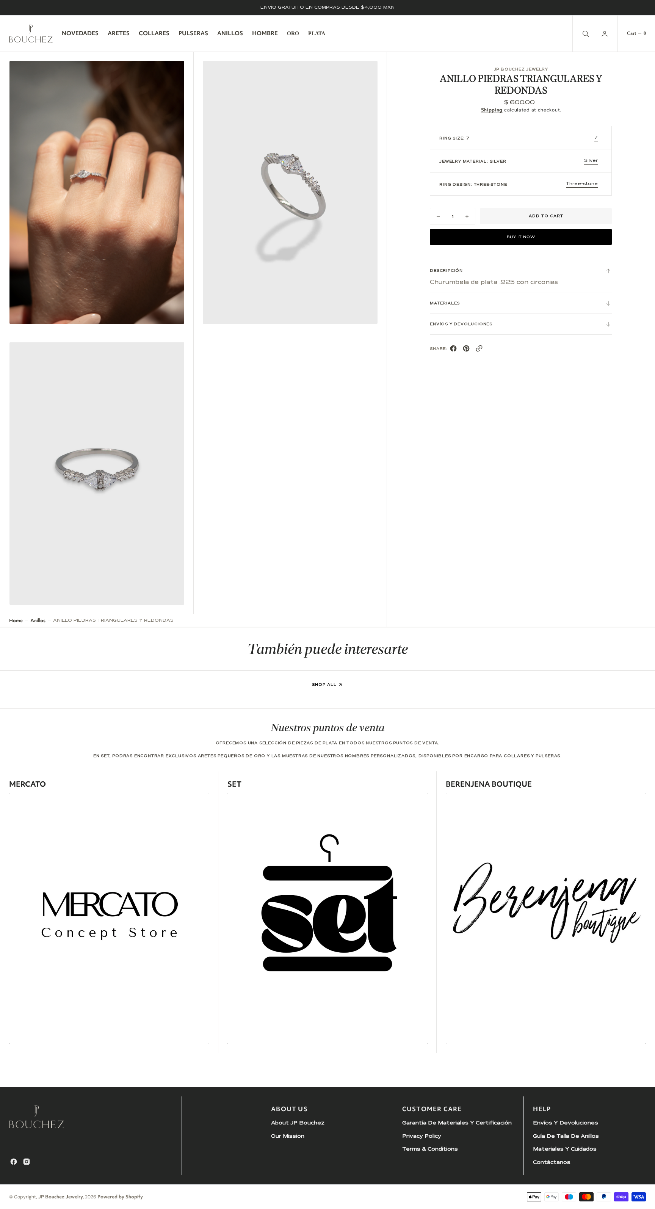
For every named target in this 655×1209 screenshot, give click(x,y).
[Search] (585, 34)
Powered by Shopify (120, 1196)
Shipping (492, 110)
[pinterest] (466, 349)
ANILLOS (230, 33)
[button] (605, 34)
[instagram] (26, 1161)
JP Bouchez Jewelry (60, 1196)
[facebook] (453, 349)
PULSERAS (193, 33)
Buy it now (521, 237)
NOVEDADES (80, 33)
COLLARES (154, 33)
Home (16, 620)
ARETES (119, 33)
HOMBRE (265, 33)
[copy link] (479, 349)
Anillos (37, 620)
